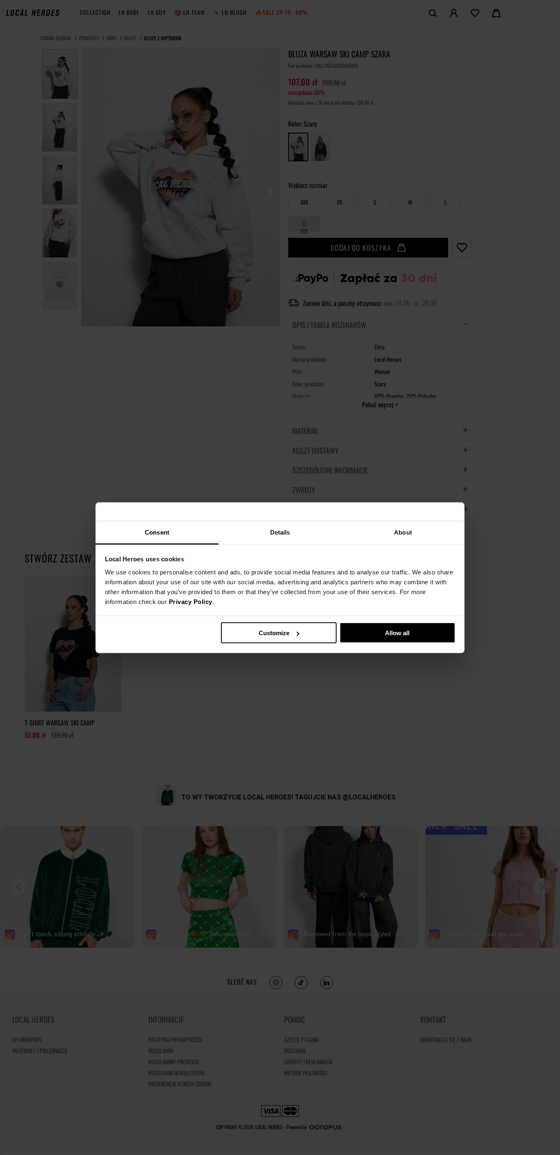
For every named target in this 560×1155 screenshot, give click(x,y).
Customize (274, 632)
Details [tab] (280, 531)
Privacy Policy (190, 601)
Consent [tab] (157, 531)
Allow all (397, 632)
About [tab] (403, 531)
